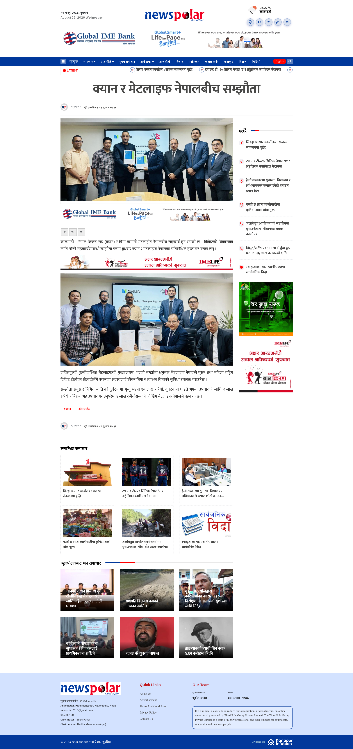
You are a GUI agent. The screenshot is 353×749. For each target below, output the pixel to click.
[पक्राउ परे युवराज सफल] (147, 637)
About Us (145, 693)
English (279, 61)
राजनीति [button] (106, 61)
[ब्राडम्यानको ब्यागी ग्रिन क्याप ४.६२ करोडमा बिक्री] (206, 637)
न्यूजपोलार (76, 107)
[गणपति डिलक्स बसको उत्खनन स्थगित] (147, 589)
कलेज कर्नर (212, 61)
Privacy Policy (148, 712)
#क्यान (67, 409)
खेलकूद (228, 61)
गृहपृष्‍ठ (73, 61)
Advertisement (148, 700)
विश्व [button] (241, 61)
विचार (179, 61)
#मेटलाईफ (84, 409)
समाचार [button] (88, 61)
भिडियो (256, 61)
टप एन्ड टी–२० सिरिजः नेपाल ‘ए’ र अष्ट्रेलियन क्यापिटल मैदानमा (197, 70)
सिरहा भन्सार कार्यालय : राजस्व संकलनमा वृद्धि (118, 70)
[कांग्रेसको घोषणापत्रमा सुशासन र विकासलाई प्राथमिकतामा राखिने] (87, 637)
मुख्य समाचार (127, 61)
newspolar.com (80, 742)
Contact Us (146, 718)
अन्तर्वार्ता (165, 61)
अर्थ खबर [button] (146, 61)
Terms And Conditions (153, 706)
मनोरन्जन (193, 61)
